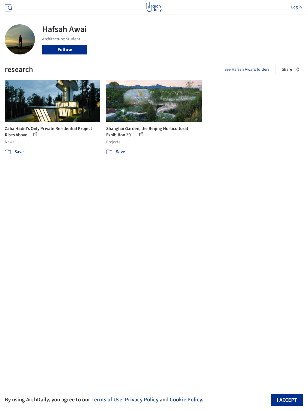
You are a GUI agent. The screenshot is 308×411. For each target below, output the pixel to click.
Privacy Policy (142, 399)
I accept (287, 400)
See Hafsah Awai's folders (247, 69)
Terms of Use (106, 399)
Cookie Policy (186, 399)
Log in (296, 7)
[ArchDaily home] (154, 7)
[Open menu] (8, 7)
